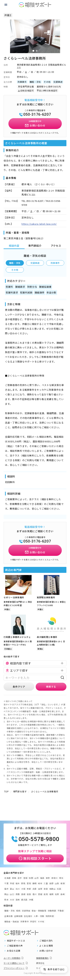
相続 (18, 910)
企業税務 (18, 916)
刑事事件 (55, 262)
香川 (34, 894)
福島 (42, 877)
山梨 (57, 883)
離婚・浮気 (14, 262)
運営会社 (40, 963)
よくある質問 (46, 945)
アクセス (56, 245)
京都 (29, 888)
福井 (6, 888)
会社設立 (28, 916)
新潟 (62, 883)
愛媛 (40, 894)
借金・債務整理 (39, 910)
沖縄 (31, 899)
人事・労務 (39, 916)
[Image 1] (33, 51)
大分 (12, 899)
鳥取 (18, 894)
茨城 (12, 883)
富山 (12, 888)
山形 (36, 877)
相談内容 (14, 245)
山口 (12, 894)
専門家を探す (20, 791)
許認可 (33, 921)
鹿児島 (24, 899)
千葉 (6, 883)
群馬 (23, 883)
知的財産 (50, 916)
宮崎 (18, 899)
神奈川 (54, 877)
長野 (51, 883)
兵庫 (34, 888)
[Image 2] (37, 51)
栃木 (18, 883)
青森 (14, 877)
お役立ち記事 (13, 950)
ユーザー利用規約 (12, 957)
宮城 (25, 877)
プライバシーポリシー (14, 968)
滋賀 (40, 888)
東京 (48, 877)
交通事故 (35, 262)
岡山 (6, 894)
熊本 (6, 899)
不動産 (60, 910)
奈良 (46, 888)
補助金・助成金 (11, 921)
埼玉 (61, 877)
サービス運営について (14, 963)
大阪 (23, 888)
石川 (18, 888)
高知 (46, 894)
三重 (46, 883)
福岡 (51, 894)
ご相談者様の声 (15, 945)
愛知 (29, 883)
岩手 (20, 877)
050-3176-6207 (37, 114)
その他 (14, 269)
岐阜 (40, 883)
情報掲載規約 (42, 957)
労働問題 (52, 910)
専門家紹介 (34, 245)
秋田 (31, 877)
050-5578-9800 (38, 839)
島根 (23, 894)
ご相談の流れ (46, 940)
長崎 (62, 894)
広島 (59, 888)
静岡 (34, 883)
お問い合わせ (46, 950)
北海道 (7, 877)
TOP (6, 791)
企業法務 (8, 916)
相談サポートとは (16, 940)
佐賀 (57, 894)
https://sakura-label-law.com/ (39, 224)
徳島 (29, 894)
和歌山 (52, 888)
